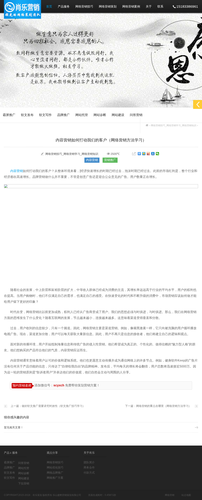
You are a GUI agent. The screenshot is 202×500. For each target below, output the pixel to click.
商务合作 (89, 467)
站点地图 (186, 495)
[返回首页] (147, 125)
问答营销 (136, 115)
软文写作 (45, 115)
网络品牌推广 (55, 472)
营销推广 (110, 160)
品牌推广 (63, 115)
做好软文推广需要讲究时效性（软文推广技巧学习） (53, 405)
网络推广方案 (55, 477)
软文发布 (27, 115)
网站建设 (118, 115)
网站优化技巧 (55, 467)
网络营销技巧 (84, 6)
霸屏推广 (9, 115)
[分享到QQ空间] (144, 153)
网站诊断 (100, 115)
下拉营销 (23, 483)
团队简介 (89, 462)
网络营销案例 (131, 6)
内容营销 (92, 160)
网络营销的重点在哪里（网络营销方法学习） (163, 405)
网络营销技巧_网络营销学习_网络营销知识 (173, 125)
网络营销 (169, 495)
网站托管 (81, 115)
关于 (149, 6)
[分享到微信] (157, 153)
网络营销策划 (108, 6)
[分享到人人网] (153, 153)
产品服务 (64, 6)
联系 (160, 6)
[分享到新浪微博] (148, 153)
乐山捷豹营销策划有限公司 (67, 495)
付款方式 (89, 472)
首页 (49, 6)
